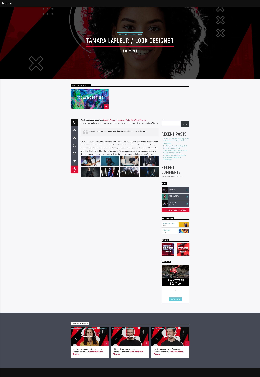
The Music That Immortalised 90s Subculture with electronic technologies (174, 157)
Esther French (90, 337)
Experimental (76, 91)
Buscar (164, 120)
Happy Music (87, 91)
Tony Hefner (130, 337)
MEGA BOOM (166, 230)
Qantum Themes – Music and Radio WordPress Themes (124, 120)
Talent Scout (102, 329)
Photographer (76, 329)
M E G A (7, 3)
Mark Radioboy (171, 337)
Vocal (96, 91)
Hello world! (167, 143)
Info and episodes (175, 299)
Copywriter (116, 329)
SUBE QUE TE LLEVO (169, 223)
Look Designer (123, 34)
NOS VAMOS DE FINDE (90, 97)
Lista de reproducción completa (175, 210)
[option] (89, 99)
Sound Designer (136, 34)
